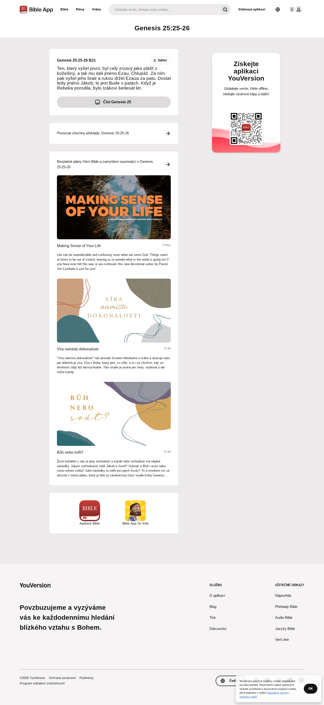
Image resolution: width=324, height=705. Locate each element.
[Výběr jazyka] (277, 9)
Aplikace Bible (89, 523)
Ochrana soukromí (62, 678)
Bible (64, 9)
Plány (80, 9)
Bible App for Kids (135, 523)
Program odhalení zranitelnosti (42, 683)
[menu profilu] (295, 9)
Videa (96, 9)
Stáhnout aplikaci (251, 9)
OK (310, 688)
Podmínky (86, 678)
